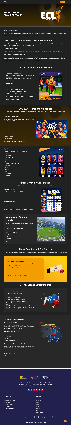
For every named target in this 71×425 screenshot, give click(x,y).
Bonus (37, 402)
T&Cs (5, 410)
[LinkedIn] (39, 390)
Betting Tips (36, 2)
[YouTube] (42, 390)
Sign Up (62, 2)
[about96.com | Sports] (5, 2)
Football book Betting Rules (9, 400)
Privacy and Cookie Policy (9, 408)
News (37, 406)
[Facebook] (29, 390)
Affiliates (52, 2)
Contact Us (38, 400)
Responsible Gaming (8, 406)
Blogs (37, 410)
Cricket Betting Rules (8, 402)
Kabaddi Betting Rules (8, 404)
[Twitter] (32, 390)
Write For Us (38, 408)
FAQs (37, 404)
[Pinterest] (37, 390)
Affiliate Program (39, 412)
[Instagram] (34, 390)
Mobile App (42, 2)
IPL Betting (20, 2)
